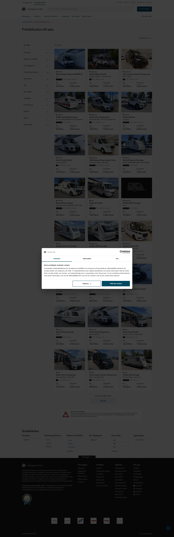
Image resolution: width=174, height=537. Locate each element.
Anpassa (85, 283)
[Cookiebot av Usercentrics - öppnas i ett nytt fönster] (121, 251)
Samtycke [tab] (56, 258)
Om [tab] (117, 258)
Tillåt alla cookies (116, 283)
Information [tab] (87, 258)
